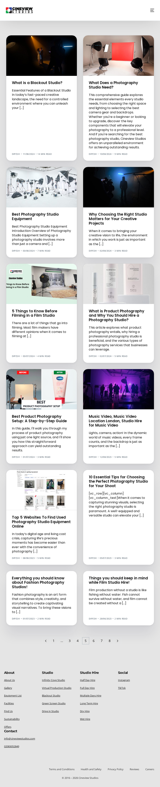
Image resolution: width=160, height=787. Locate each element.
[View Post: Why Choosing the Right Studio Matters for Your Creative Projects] (118, 187)
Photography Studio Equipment (110, 47)
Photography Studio (103, 44)
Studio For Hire (47, 47)
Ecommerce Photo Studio (121, 272)
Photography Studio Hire (106, 52)
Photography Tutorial (27, 272)
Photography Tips (134, 52)
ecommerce (97, 272)
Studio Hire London (122, 55)
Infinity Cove (98, 380)
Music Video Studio (25, 47)
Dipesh (16, 153)
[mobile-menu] (150, 10)
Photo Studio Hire (101, 178)
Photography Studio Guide (107, 49)
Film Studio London (102, 377)
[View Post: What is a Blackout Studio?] (41, 55)
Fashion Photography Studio (31, 573)
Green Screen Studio (129, 377)
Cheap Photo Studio (102, 175)
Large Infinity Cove (102, 383)
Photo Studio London (45, 175)
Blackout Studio (23, 44)
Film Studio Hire (45, 44)
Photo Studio (21, 175)
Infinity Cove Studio (120, 380)
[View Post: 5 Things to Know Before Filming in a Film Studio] (41, 284)
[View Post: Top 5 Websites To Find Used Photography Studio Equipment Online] (41, 490)
